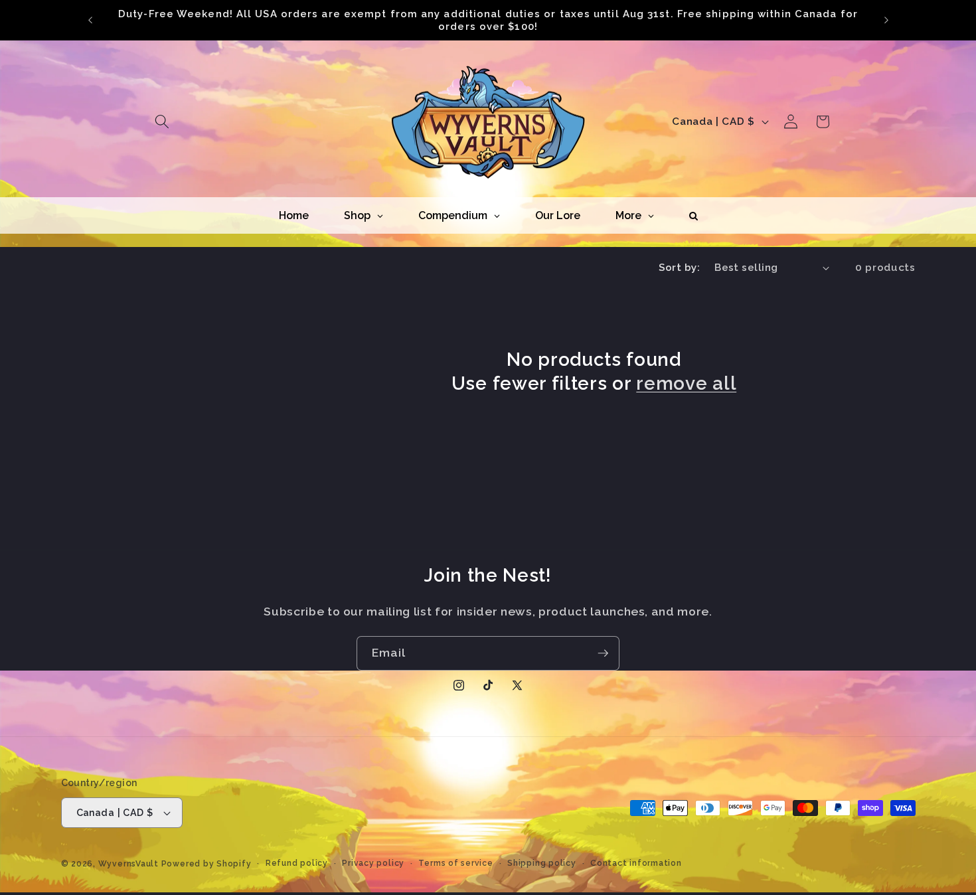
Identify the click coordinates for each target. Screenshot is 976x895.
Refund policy (297, 863)
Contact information (636, 863)
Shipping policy (541, 863)
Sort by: (679, 268)
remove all (686, 383)
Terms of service (455, 863)
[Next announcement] (886, 20)
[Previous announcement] (90, 20)
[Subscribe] (603, 653)
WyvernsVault (129, 863)
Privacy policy (373, 863)
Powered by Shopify (206, 863)
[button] (162, 121)
